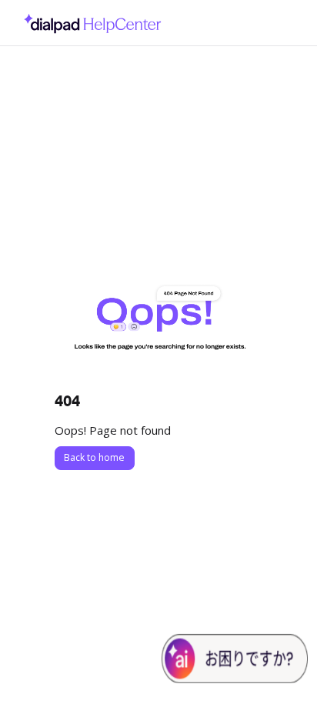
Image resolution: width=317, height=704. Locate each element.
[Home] (88, 22)
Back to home (94, 457)
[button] (282, 665)
